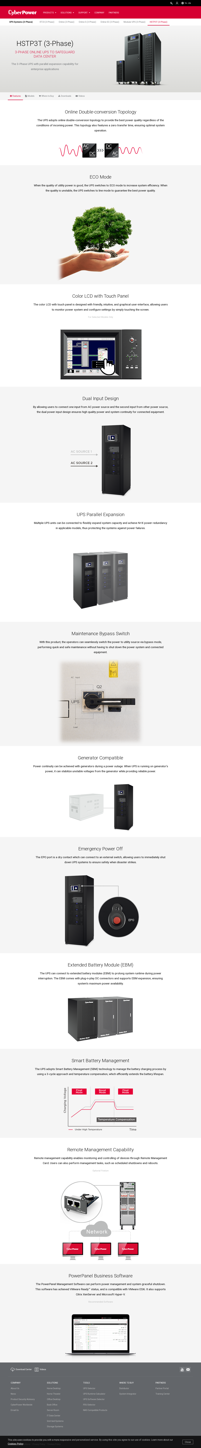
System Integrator (127, 1394)
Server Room (53, 1410)
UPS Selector (89, 1388)
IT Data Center (53, 1415)
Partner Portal (162, 1388)
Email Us (15, 1410)
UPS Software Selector (94, 1399)
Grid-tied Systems (55, 1421)
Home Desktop (54, 1388)
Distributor (124, 1388)
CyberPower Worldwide (21, 1405)
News (13, 1394)
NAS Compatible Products (95, 1410)
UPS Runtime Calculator (94, 1394)
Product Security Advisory (23, 1399)
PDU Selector (89, 1405)
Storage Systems (55, 1426)
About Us (15, 1388)
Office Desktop (53, 1399)
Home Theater (53, 1394)
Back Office (52, 1405)
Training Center (163, 1394)
